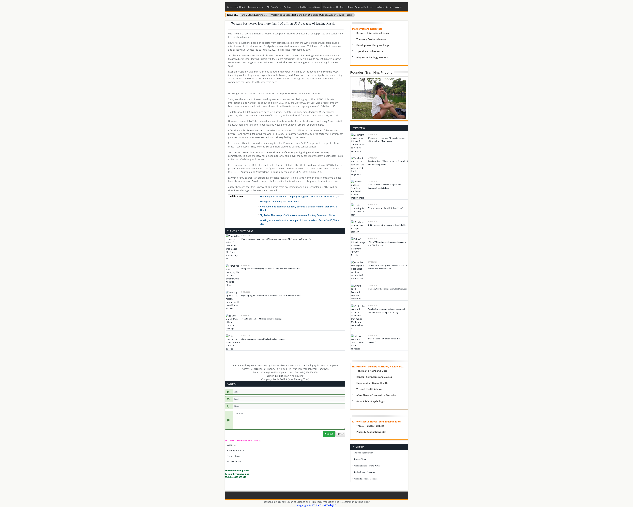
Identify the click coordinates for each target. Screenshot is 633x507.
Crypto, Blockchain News (308, 6)
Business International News (372, 33)
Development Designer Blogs (372, 45)
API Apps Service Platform (279, 6)
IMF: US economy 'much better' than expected (384, 340)
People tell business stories (365, 478)
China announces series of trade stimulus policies (263, 338)
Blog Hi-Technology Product (372, 57)
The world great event (363, 452)
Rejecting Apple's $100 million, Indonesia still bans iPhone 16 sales (271, 295)
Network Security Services (389, 6)
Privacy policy (234, 461)
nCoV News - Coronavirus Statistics (376, 395)
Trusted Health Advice (369, 389)
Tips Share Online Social (369, 51)
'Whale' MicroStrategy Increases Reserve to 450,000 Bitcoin (387, 243)
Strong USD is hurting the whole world (279, 201)
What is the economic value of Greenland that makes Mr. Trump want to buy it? (276, 238)
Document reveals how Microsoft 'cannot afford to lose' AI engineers (386, 139)
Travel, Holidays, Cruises (370, 425)
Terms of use (233, 455)
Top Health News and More (371, 370)
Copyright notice (235, 450)
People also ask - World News (367, 465)
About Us (231, 444)
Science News (360, 459)
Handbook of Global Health (372, 383)
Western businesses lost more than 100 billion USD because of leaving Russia (311, 15)
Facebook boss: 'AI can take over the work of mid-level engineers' (388, 163)
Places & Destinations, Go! (371, 432)
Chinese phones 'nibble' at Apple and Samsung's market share (384, 186)
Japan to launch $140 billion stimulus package (261, 318)
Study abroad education (364, 472)
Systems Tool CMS (236, 6)
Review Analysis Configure (360, 6)
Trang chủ (232, 15)
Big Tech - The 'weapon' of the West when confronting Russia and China (297, 215)
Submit (329, 433)
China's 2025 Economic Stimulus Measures (387, 288)
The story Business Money (371, 39)
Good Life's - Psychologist (371, 401)
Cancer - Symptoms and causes (374, 376)
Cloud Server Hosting (333, 6)
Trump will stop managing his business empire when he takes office (270, 268)
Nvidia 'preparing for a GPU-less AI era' (385, 207)
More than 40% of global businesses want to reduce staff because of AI (387, 267)
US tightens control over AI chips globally (387, 224)
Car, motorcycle (255, 6)
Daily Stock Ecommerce (254, 15)
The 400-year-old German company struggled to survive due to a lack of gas (300, 196)
